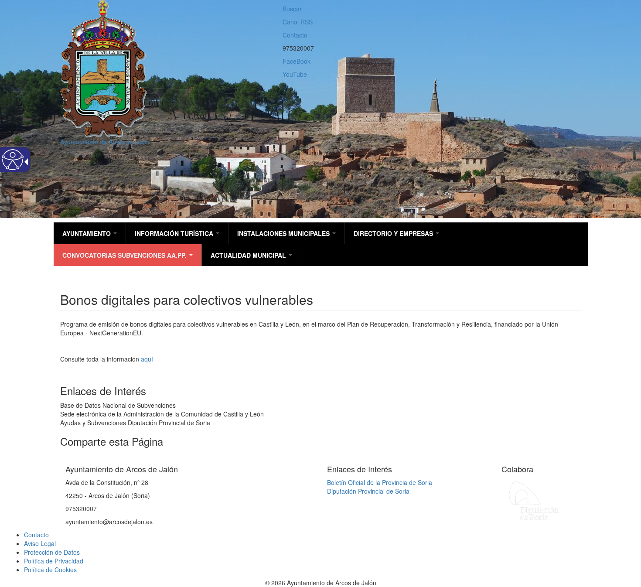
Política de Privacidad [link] (53, 560)
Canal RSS (298, 21)
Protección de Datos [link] (52, 552)
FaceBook (296, 61)
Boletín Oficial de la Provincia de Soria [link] (379, 482)
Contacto (295, 35)
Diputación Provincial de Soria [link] (368, 491)
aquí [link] (147, 359)
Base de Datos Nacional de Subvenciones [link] (118, 405)
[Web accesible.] (12, 159)
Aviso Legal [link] (40, 543)
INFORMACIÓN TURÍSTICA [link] (175, 233)
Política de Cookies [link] (50, 569)
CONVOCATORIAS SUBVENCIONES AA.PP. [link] (125, 255)
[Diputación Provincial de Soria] (534, 500)
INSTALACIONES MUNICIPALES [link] (284, 233)
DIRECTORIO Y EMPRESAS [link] (394, 233)
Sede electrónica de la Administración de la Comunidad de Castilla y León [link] (162, 414)
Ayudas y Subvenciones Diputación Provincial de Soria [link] (135, 422)
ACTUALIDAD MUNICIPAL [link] (249, 255)
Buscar (292, 8)
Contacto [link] (36, 534)
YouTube (295, 74)
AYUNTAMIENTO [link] (87, 233)
